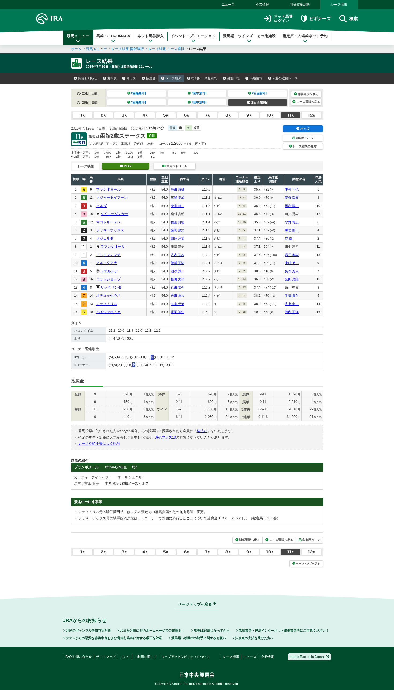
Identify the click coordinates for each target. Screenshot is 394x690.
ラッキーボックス (110, 230)
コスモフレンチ (108, 255)
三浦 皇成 (177, 197)
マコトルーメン (108, 222)
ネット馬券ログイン (283, 18)
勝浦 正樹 (177, 263)
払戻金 (150, 78)
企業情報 (262, 4)
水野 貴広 (292, 222)
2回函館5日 (259, 93)
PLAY (127, 166)
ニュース (228, 4)
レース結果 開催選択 (127, 49)
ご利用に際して (145, 657)
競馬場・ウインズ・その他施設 (249, 36)
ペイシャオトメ (108, 312)
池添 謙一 (177, 271)
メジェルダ (105, 238)
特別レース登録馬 (204, 78)
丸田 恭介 (177, 287)
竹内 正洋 (292, 312)
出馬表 (112, 78)
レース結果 (173, 78)
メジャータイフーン (112, 197)
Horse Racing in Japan (307, 657)
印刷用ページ (305, 137)
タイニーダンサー (114, 214)
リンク (125, 657)
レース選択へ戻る (308, 101)
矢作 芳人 (292, 271)
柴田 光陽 (292, 279)
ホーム (76, 49)
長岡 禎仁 (177, 312)
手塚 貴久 (292, 295)
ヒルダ (101, 206)
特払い (202, 431)
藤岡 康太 (177, 230)
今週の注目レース (285, 78)
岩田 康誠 (177, 189)
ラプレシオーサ (113, 246)
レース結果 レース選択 (166, 49)
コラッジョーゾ (108, 279)
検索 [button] (353, 18)
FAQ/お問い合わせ (78, 657)
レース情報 (339, 4)
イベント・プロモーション (193, 36)
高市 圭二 (292, 304)
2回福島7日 (138, 93)
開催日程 (233, 78)
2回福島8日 (138, 102)
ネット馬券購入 (150, 36)
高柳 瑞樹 (292, 197)
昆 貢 (288, 238)
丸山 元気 (177, 304)
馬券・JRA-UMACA (113, 36)
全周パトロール (176, 166)
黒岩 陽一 (292, 206)
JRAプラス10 (165, 437)
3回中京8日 (199, 102)
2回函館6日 (259, 102)
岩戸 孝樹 (292, 255)
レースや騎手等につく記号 (99, 444)
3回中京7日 (199, 93)
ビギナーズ (319, 18)
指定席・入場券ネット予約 (305, 36)
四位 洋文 (177, 238)
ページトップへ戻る (308, 563)
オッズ (131, 78)
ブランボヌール (108, 189)
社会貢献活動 (300, 4)
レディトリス (106, 304)
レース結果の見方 (305, 146)
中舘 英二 (292, 263)
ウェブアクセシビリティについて (185, 657)
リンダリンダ (111, 287)
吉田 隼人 (177, 295)
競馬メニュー (78, 36)
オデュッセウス (108, 295)
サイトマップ (106, 657)
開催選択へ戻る (308, 94)
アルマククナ (106, 263)
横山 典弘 (177, 222)
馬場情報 (256, 78)
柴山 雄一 (177, 206)
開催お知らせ (87, 78)
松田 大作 (177, 279)
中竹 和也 (292, 189)
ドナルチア (109, 271)
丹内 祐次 (177, 255)
